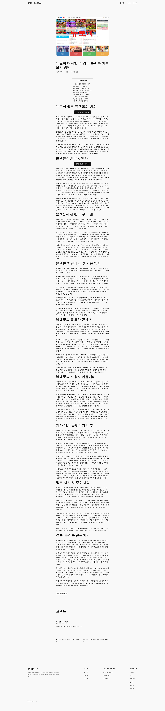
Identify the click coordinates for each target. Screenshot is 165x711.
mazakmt (71, 72)
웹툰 (77, 72)
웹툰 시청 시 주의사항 (80, 99)
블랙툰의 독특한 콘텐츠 (81, 92)
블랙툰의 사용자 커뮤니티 (81, 94)
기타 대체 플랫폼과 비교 (81, 96)
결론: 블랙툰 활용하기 (80, 101)
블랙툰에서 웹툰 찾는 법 (81, 88)
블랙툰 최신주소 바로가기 (82, 164)
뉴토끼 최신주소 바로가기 (82, 112)
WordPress (31, 701)
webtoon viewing (62, 593)
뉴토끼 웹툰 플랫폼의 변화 (81, 84)
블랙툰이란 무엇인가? (80, 86)
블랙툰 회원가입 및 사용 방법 (82, 90)
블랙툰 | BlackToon (35, 3)
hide (86, 80)
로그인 (72, 626)
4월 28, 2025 (59, 72)
